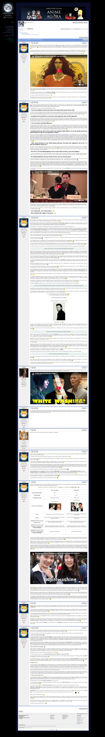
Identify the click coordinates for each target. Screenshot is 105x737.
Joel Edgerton (56, 300)
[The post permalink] (35, 43)
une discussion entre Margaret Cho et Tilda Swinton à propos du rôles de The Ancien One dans (65, 410)
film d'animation (62, 45)
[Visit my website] (24, 62)
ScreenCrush (71, 226)
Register (81, 22)
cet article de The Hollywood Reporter (51, 609)
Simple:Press (52, 729)
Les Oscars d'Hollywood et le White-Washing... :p (30, 34)
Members (76, 22)
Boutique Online (10, 29)
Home (12, 22)
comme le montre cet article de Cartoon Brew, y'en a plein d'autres (56, 134)
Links (13, 34)
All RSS (21, 711)
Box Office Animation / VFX (8, 32)
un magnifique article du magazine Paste (45, 630)
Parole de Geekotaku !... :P (25, 33)
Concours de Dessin (10, 30)
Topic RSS (86, 39)
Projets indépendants (9, 26)
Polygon (52, 226)
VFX (69, 45)
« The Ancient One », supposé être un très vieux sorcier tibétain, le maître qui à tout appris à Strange (52, 335)
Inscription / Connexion (9, 35)
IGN (49, 226)
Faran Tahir (65, 295)
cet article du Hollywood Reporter (79, 269)
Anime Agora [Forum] (9, 27)
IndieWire (56, 226)
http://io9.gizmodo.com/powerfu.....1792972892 (49, 432)
